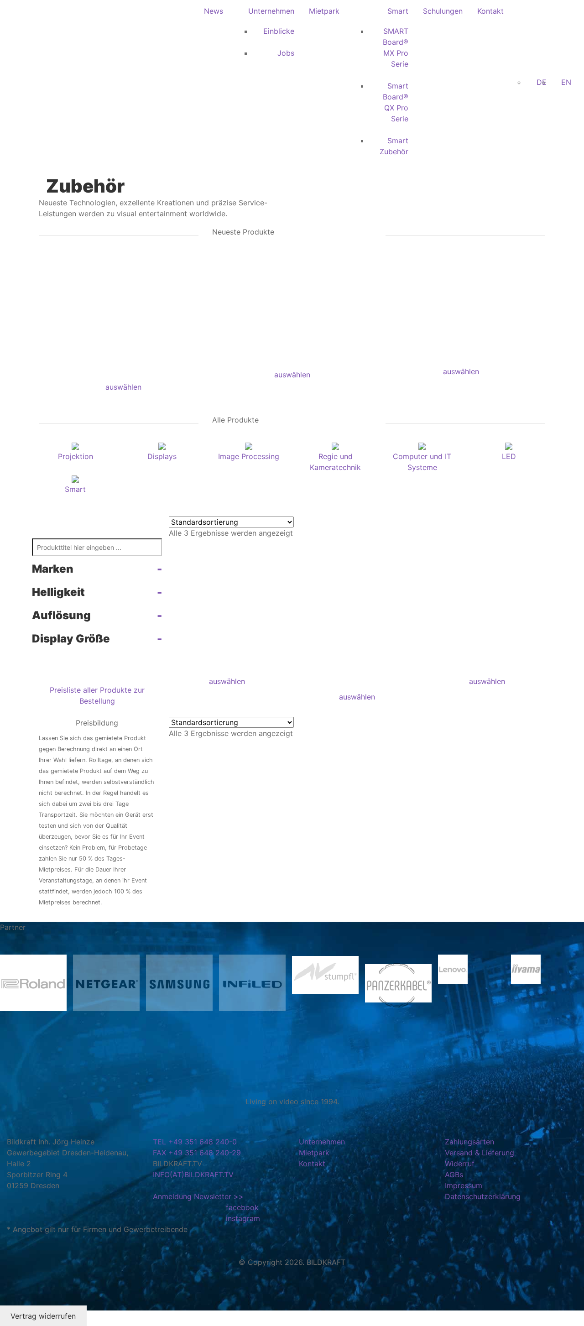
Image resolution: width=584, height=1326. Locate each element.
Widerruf (459, 1163)
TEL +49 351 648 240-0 (195, 1141)
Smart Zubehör (394, 146)
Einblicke (278, 31)
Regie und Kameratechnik (335, 462)
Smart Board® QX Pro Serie (395, 102)
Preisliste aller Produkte (90, 689)
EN (566, 82)
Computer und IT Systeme (422, 462)
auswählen (123, 387)
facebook (242, 1207)
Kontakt (490, 11)
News (213, 11)
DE (542, 82)
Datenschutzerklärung (483, 1196)
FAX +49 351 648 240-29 (197, 1152)
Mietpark (324, 11)
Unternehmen (271, 11)
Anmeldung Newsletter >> (198, 1196)
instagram (243, 1218)
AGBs (454, 1174)
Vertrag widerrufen (43, 1316)
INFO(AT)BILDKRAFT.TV (193, 1174)
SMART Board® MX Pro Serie (395, 47)
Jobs (285, 52)
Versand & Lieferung (479, 1152)
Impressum (463, 1185)
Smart (397, 11)
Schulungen (443, 11)
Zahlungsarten (469, 1141)
